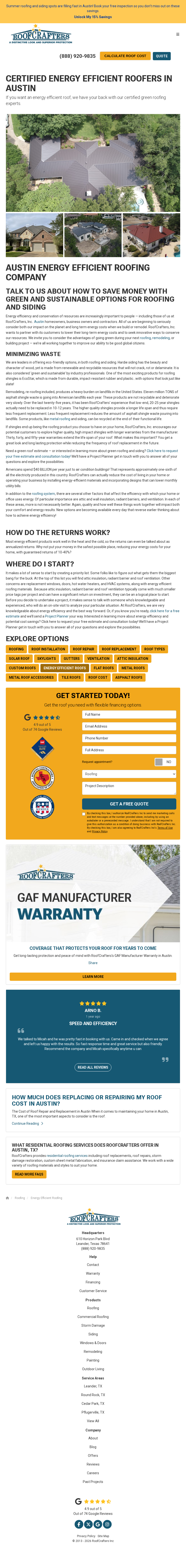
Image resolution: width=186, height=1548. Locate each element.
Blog (93, 1447)
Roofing (16, 649)
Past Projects (93, 1482)
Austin (39, 322)
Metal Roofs (133, 668)
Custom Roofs (22, 668)
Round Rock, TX (93, 1395)
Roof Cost (98, 677)
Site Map (103, 1536)
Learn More (93, 977)
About (93, 1438)
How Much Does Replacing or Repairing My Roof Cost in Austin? (87, 1100)
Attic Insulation (132, 659)
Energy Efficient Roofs (65, 668)
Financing (93, 1282)
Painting (93, 1360)
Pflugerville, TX (93, 1412)
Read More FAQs (29, 1174)
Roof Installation (48, 649)
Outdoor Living (93, 1369)
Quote (162, 56)
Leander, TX (93, 1386)
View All (93, 1421)
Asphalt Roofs (128, 677)
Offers (93, 1456)
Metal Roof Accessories (31, 677)
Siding (93, 1334)
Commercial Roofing (93, 1317)
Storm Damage (93, 1325)
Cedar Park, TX (93, 1404)
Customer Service (93, 1291)
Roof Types (154, 649)
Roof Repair (83, 649)
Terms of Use (165, 827)
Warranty (93, 1273)
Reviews (93, 1464)
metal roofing (60, 419)
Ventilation (98, 659)
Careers (93, 1473)
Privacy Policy (99, 831)
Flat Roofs (104, 668)
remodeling (161, 338)
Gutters (72, 659)
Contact (93, 1265)
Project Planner (57, 616)
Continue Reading (25, 1123)
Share (93, 963)
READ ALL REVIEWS (93, 1067)
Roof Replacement (119, 649)
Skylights (46, 659)
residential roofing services (67, 1156)
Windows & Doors (93, 1343)
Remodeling (93, 1352)
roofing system (43, 494)
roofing (145, 338)
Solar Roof (19, 659)
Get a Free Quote (129, 803)
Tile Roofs (71, 677)
